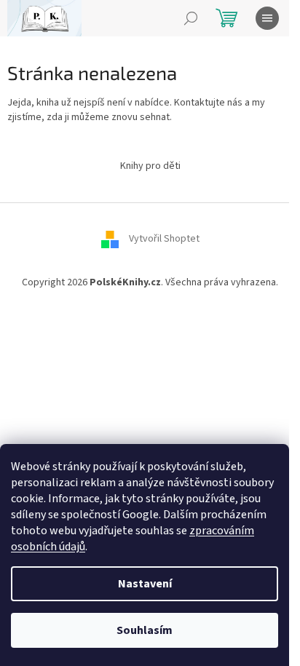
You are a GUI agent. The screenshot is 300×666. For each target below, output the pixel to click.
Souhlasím (145, 630)
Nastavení (145, 584)
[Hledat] (190, 18)
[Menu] (267, 18)
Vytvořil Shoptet (164, 238)
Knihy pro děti (150, 166)
